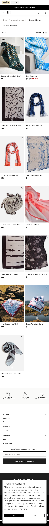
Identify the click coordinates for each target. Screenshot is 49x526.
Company (6, 435)
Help (4, 439)
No (35, 516)
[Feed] (45, 33)
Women (12, 20)
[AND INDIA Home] (9, 12)
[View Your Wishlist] (42, 13)
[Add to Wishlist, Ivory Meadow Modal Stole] (22, 188)
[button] (38, 13)
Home (5, 20)
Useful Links (7, 443)
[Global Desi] (6, 2)
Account (6, 414)
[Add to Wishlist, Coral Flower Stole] (47, 188)
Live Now (32, 7)
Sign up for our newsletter (24, 461)
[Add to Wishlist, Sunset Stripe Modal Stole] (22, 138)
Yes (14, 516)
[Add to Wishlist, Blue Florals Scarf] (47, 39)
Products (6, 418)
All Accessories (22, 20)
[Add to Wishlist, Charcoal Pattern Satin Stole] (22, 337)
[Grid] (43, 33)
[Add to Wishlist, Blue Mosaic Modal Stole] (47, 138)
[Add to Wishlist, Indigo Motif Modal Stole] (47, 89)
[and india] (15, 2)
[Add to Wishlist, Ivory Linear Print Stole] (22, 238)
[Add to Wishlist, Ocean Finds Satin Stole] (47, 287)
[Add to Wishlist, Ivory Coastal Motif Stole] (22, 287)
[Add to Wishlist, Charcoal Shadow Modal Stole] (47, 238)
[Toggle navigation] (4, 13)
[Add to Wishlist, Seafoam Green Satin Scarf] (22, 39)
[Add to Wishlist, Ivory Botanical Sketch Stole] (22, 89)
